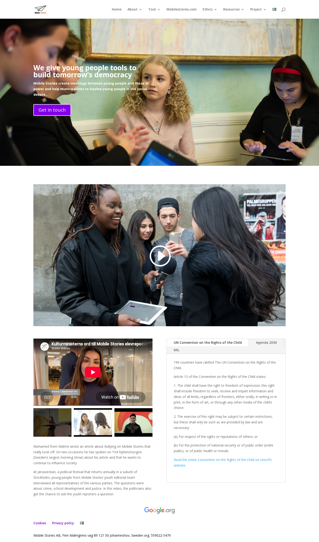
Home (116, 9)
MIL (176, 350)
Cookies (39, 523)
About (133, 9)
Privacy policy (63, 523)
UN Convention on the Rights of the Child (208, 342)
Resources (231, 9)
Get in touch (52, 110)
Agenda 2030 (266, 342)
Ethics (208, 9)
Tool (152, 9)
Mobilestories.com (182, 9)
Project (256, 9)
